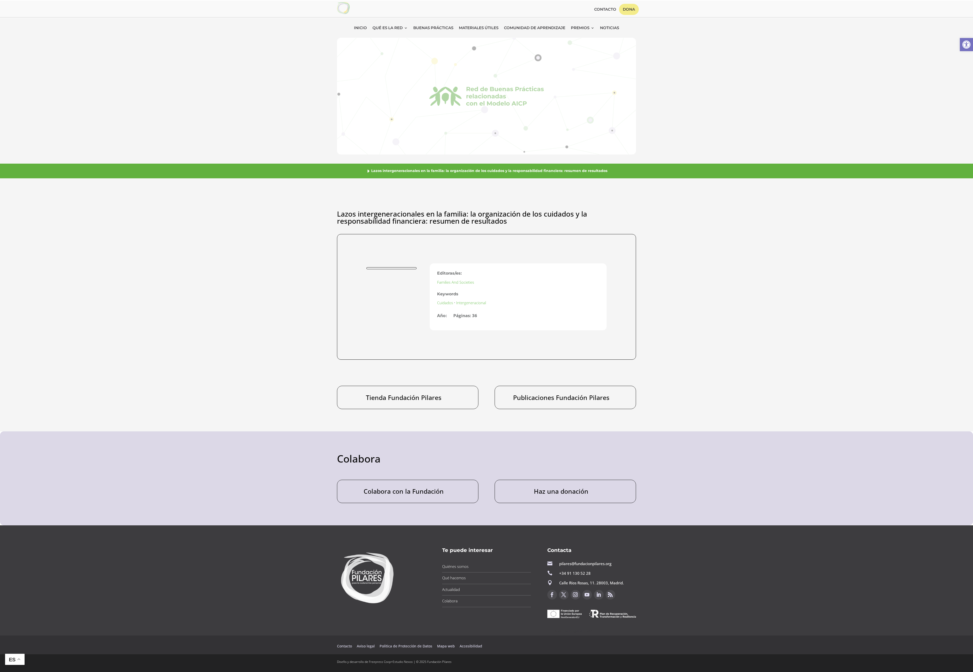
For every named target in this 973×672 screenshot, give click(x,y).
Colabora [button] (450, 600)
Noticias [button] (609, 28)
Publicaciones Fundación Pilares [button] (561, 397)
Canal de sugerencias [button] (571, 630)
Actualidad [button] (451, 589)
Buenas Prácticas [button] (433, 28)
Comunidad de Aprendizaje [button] (534, 28)
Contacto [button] (605, 10)
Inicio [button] (360, 28)
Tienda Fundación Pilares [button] (403, 397)
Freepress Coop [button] (380, 662)
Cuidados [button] (445, 302)
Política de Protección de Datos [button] (406, 646)
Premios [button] (580, 28)
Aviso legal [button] (366, 646)
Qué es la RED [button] (387, 28)
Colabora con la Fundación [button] (404, 491)
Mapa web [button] (446, 646)
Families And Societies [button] (455, 282)
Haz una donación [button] (561, 491)
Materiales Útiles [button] (478, 28)
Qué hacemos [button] (454, 577)
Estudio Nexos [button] (403, 662)
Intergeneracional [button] (471, 302)
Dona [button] (629, 9)
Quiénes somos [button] (455, 566)
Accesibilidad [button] (471, 646)
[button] (966, 44)
